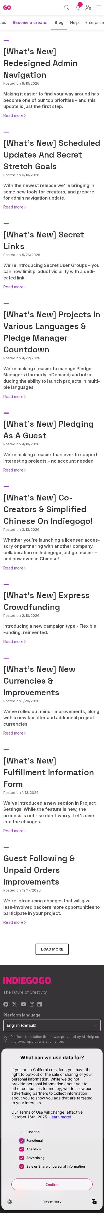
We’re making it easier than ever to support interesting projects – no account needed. (50, 457)
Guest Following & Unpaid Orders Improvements (39, 870)
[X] (14, 1005)
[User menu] (88, 7)
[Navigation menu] (98, 7)
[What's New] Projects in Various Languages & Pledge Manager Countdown (51, 332)
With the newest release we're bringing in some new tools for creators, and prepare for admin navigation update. (48, 192)
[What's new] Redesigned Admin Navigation (40, 63)
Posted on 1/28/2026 (21, 701)
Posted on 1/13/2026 (21, 792)
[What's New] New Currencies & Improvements (39, 681)
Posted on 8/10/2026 (21, 83)
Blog (59, 22)
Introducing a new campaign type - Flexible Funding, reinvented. (49, 629)
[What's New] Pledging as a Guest (48, 429)
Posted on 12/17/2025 (22, 890)
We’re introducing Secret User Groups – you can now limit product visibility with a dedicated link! (51, 271)
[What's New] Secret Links (43, 240)
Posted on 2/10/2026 (21, 615)
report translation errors (45, 1041)
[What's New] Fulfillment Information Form (48, 772)
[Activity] (78, 7)
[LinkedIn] (39, 1005)
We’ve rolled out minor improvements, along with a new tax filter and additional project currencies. (51, 718)
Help (74, 22)
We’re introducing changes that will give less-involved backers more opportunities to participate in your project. (51, 907)
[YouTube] (23, 1005)
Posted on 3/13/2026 (21, 529)
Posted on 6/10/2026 (21, 175)
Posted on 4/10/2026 (21, 444)
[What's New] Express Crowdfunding (46, 601)
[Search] (67, 7)
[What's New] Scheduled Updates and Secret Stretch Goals (51, 154)
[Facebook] (6, 1005)
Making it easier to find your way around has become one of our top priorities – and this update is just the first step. (51, 100)
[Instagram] (32, 1005)
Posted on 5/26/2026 (21, 254)
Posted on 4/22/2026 (21, 358)
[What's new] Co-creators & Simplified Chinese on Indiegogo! (48, 509)
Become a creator (30, 22)
